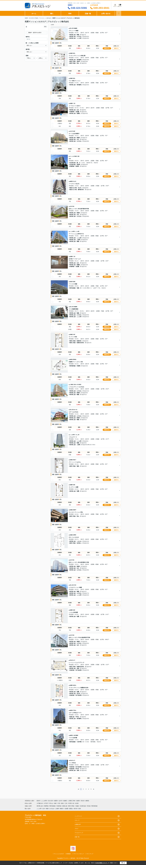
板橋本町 (79, 341)
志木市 (71, 131)
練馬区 (71, 181)
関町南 (74, 359)
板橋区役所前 (80, 342)
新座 (79, 808)
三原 (74, 103)
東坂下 (74, 459)
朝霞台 (78, 113)
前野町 (74, 535)
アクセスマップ (79, 832)
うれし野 (77, 434)
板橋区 (71, 53)
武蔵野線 (72, 111)
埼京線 (89, 806)
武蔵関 (78, 366)
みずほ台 (79, 36)
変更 (45, 26)
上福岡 (78, 239)
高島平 (78, 61)
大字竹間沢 (78, 384)
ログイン (115, 6)
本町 (74, 334)
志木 (78, 109)
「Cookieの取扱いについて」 (101, 862)
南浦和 (78, 164)
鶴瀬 (78, 34)
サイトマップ (90, 853)
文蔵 (78, 156)
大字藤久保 (40, 803)
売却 (69, 13)
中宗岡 (70, 803)
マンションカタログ (59, 853)
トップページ (78, 816)
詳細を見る (107, 48)
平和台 (74, 710)
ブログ (76, 828)
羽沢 (75, 585)
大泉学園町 (75, 735)
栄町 (74, 484)
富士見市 (72, 28)
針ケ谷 (75, 409)
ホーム (34, 13)
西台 (78, 63)
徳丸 (74, 53)
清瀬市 (78, 800)
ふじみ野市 (72, 231)
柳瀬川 (78, 137)
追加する (116, 48)
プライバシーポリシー (78, 853)
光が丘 (74, 181)
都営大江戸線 (73, 187)
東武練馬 (79, 59)
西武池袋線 (73, 288)
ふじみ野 (79, 38)
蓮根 (78, 466)
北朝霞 (77, 111)
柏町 (74, 131)
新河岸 (75, 808)
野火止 (51, 803)
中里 (59, 803)
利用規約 (68, 853)
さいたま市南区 (73, 156)
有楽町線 (72, 670)
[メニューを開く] (118, 13)
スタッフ (77, 820)
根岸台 (74, 685)
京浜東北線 (73, 162)
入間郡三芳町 (73, 384)
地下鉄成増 (78, 670)
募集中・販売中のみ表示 (34, 32)
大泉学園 (79, 741)
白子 (74, 660)
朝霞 (78, 491)
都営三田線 (73, 61)
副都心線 (72, 716)
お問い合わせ (105, 13)
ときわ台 (79, 541)
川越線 (77, 806)
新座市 (71, 281)
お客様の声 (78, 824)
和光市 (71, 660)
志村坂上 (79, 543)
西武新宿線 (73, 366)
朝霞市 (71, 103)
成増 (78, 668)
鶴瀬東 (75, 28)
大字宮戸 (46, 803)
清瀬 (78, 288)
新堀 (74, 281)
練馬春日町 (81, 189)
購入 (51, 13)
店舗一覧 (88, 13)
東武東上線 (73, 34)
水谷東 (76, 803)
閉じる (123, 862)
